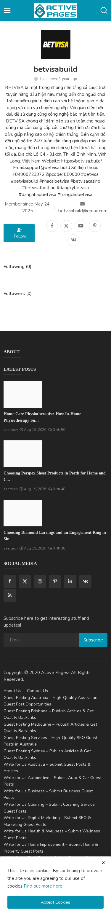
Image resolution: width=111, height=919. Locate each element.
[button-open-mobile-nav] (7, 10)
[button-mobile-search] (104, 10)
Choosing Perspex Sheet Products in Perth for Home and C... (55, 476)
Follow (19, 236)
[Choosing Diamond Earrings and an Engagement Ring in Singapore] (23, 513)
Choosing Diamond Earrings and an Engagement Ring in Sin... (55, 535)
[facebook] (10, 581)
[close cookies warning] (103, 862)
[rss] (10, 595)
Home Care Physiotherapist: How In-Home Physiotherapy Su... (42, 417)
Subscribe (93, 640)
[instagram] (40, 581)
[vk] (85, 581)
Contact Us (37, 691)
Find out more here (43, 886)
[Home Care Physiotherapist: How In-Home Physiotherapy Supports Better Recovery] (23, 394)
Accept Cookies (55, 902)
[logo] (55, 10)
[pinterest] (55, 581)
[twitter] (25, 581)
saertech (11, 429)
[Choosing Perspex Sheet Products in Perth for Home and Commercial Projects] (23, 453)
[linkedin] (70, 581)
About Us (12, 691)
